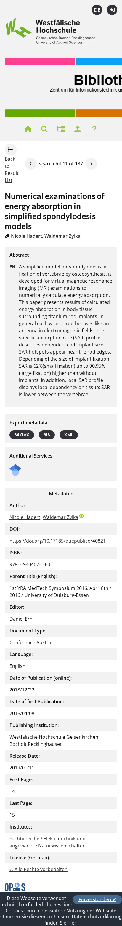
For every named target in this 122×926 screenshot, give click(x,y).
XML (68, 435)
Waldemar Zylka (62, 236)
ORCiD (81, 516)
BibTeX (21, 435)
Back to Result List (12, 169)
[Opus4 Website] (15, 889)
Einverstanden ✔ (97, 899)
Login (112, 10)
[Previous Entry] (31, 163)
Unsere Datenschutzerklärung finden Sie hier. (83, 919)
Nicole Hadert (26, 236)
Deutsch (97, 10)
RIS (47, 435)
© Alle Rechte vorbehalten (38, 869)
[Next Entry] (91, 163)
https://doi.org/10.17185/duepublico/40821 (57, 541)
